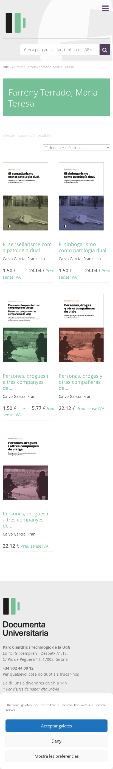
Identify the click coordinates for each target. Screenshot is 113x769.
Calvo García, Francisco (24, 258)
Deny (56, 741)
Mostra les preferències (57, 756)
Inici (6, 66)
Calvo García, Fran (19, 396)
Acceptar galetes (56, 726)
